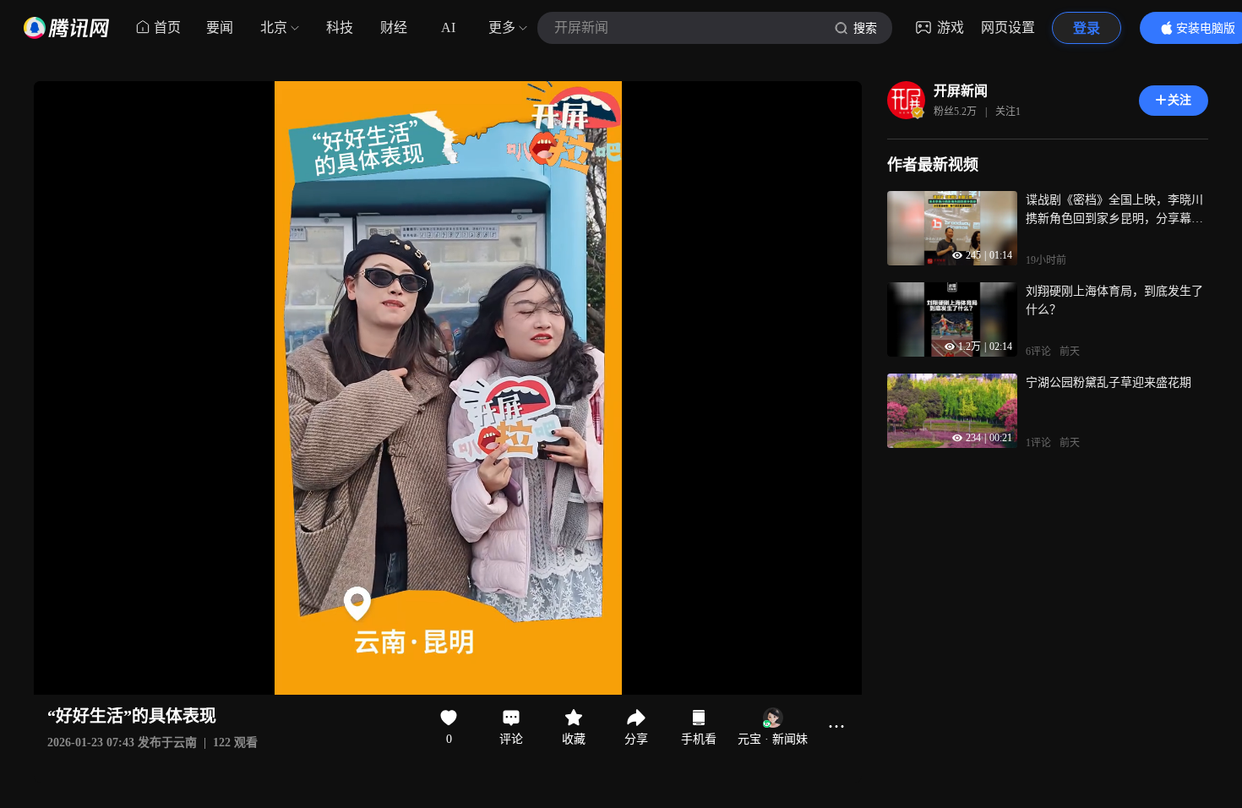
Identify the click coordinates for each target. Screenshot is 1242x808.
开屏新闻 (961, 91)
